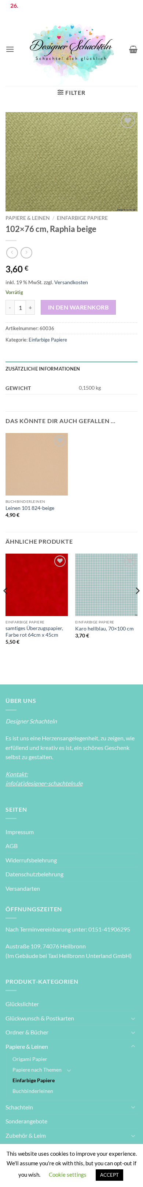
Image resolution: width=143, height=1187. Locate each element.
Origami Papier (29, 1059)
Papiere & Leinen (28, 218)
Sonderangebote (26, 1121)
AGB (12, 845)
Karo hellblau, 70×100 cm (104, 629)
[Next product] (12, 252)
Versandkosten (71, 282)
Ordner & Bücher (27, 1032)
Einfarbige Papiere (82, 218)
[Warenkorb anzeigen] (133, 49)
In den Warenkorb (78, 307)
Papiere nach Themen (37, 1069)
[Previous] (5, 605)
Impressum (20, 831)
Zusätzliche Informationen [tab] (43, 369)
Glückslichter (22, 1003)
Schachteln (19, 1107)
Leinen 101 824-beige (30, 508)
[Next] (137, 605)
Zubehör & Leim (26, 1135)
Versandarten (23, 888)
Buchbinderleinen (32, 1091)
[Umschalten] (133, 1018)
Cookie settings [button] (68, 1174)
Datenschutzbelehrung (34, 873)
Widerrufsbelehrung (31, 860)
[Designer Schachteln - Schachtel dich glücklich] (72, 49)
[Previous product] (26, 252)
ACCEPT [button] (109, 1175)
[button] (10, 49)
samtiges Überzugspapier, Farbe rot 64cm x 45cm (34, 631)
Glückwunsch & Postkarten (40, 1018)
